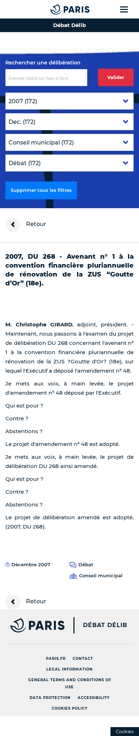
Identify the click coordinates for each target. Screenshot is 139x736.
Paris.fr (56, 658)
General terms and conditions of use (69, 683)
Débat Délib (105, 625)
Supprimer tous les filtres (41, 190)
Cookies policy (70, 708)
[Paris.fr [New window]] (32, 625)
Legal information (69, 669)
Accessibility (94, 697)
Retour (35, 224)
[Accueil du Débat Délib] (55, 9)
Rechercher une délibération (43, 62)
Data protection (50, 697)
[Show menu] (128, 9)
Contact (83, 658)
